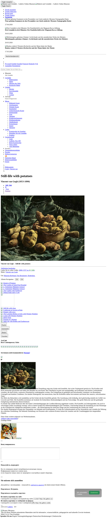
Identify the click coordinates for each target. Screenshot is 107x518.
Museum (9, 74)
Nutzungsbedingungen (25, 516)
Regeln (14, 516)
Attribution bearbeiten (8, 268)
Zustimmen (94, 492)
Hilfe (3, 514)
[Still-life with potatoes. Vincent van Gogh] (42, 260)
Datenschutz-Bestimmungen (42, 516)
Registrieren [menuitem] (16, 66)
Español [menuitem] (19, 64)
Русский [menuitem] (8, 64)
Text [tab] (7, 189)
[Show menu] (14, 2)
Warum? (27, 353)
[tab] (8, 185)
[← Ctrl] (10, 292)
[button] (10, 10)
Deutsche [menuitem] (32, 64)
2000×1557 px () (27, 270)
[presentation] (55, 193)
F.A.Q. (7, 514)
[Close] (2, 461)
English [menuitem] (13, 64)
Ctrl (17, 279)
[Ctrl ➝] (8, 308)
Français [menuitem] (25, 64)
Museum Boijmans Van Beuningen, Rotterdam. (19, 276)
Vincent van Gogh (12, 272)
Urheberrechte (56, 516)
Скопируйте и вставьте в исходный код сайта (17, 499)
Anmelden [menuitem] (8, 66)
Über (11, 514)
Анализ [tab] (7, 191)
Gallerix (10, 507)
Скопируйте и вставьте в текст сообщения (16, 503)
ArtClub (11, 97)
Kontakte (16, 514)
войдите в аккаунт (37, 485)
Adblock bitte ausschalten (9, 418)
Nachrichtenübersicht (12, 56)
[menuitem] (36, 64)
